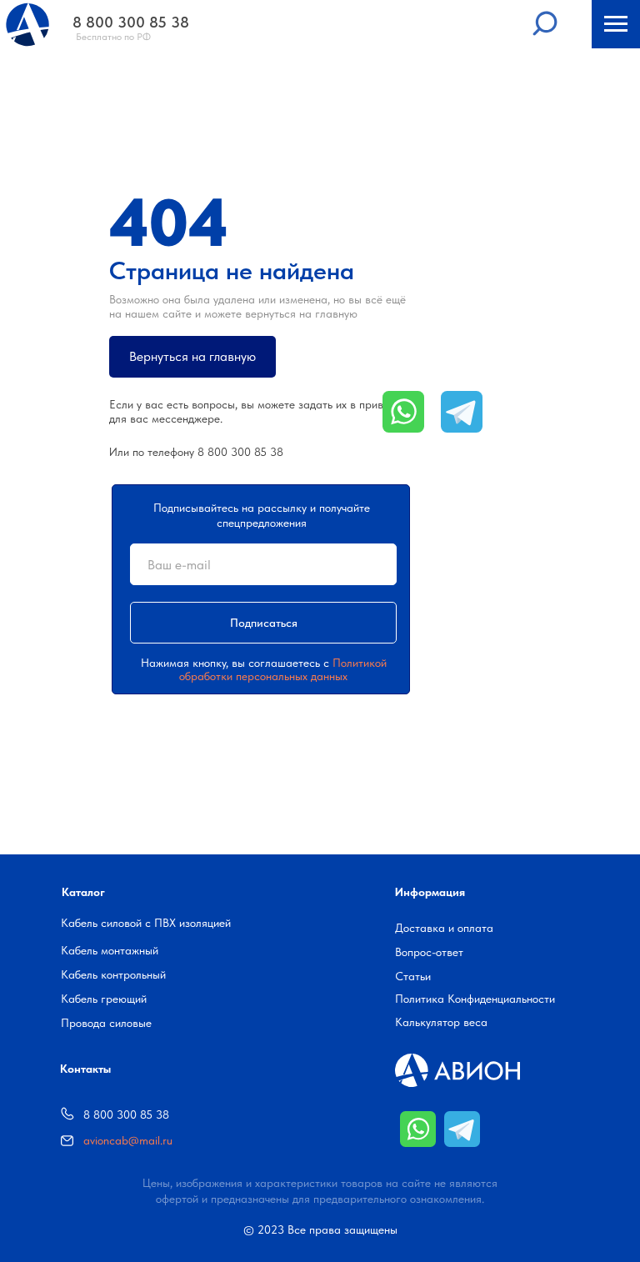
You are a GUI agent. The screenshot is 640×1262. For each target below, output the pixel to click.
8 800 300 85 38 (240, 451)
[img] (418, 1129)
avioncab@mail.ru (127, 1140)
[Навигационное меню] (616, 24)
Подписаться (264, 622)
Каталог (83, 892)
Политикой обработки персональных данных (283, 669)
